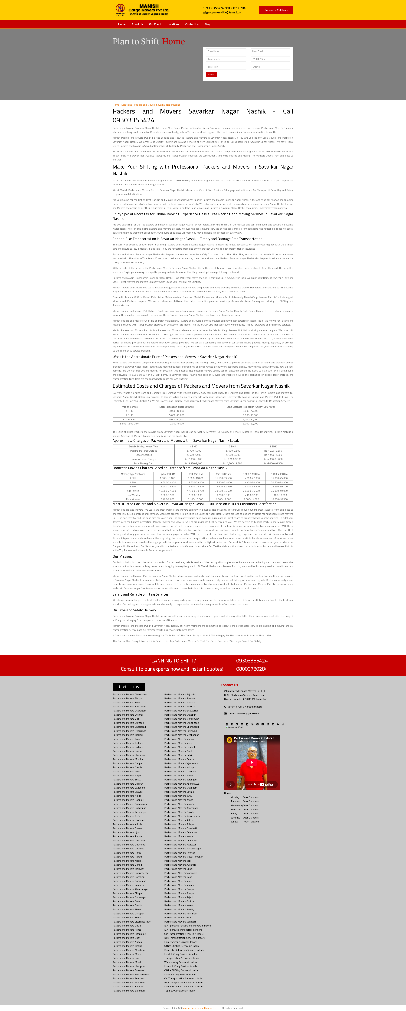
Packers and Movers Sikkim (127, 909)
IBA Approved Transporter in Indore (183, 930)
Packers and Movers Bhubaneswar (131, 974)
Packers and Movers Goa (177, 917)
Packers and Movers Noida (127, 796)
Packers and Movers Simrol (127, 917)
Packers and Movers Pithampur (129, 934)
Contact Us (192, 24)
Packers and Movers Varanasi (128, 885)
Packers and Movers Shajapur (180, 715)
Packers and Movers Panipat (179, 889)
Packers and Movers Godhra (179, 901)
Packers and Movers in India (127, 824)
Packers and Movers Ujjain (126, 832)
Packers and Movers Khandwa (129, 755)
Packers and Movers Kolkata (128, 747)
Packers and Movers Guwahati (180, 828)
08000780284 (252, 669)
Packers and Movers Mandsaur (129, 950)
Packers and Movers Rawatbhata (182, 816)
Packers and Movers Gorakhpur (129, 881)
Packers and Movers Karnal (178, 836)
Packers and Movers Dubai (178, 869)
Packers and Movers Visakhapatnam (132, 921)
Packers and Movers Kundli (178, 775)
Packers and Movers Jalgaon (179, 885)
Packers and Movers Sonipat (179, 893)
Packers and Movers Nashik (127, 767)
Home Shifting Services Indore (180, 942)
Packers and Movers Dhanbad (128, 848)
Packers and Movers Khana (178, 800)
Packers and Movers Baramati (129, 990)
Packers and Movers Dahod (127, 865)
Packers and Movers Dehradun (180, 832)
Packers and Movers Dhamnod (129, 844)
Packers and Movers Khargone (129, 966)
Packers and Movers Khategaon (181, 808)
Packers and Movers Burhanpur (129, 808)
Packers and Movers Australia (180, 865)
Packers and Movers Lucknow (180, 771)
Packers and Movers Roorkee (128, 800)
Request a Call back (276, 10)
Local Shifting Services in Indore (181, 954)
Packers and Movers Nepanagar (129, 897)
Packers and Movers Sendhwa (128, 978)
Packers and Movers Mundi (127, 962)
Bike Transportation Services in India (183, 982)
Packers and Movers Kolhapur (180, 767)
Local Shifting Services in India (180, 974)
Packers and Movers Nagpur (128, 763)
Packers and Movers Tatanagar (129, 812)
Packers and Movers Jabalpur (128, 735)
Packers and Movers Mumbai (128, 759)
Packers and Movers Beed (178, 751)
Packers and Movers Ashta (127, 930)
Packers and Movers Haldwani (128, 820)
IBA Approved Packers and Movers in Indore (187, 925)
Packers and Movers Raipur (127, 775)
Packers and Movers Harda (127, 852)
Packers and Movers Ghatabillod (181, 710)
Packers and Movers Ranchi (127, 856)
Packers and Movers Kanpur (127, 751)
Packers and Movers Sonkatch (180, 921)
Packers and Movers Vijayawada (181, 763)
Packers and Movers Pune (126, 771)
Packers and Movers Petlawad (180, 731)
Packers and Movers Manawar (129, 982)
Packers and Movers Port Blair (180, 913)
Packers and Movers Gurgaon (128, 723)
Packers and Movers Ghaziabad (129, 727)
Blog (207, 24)
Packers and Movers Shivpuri (128, 893)
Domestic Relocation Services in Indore (185, 950)
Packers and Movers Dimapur (128, 913)
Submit (211, 74)
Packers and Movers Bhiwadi (128, 792)
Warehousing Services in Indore (180, 962)
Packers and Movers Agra (126, 816)
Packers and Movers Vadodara (129, 787)
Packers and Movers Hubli (178, 755)
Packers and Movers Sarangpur (180, 779)
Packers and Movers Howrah (179, 852)
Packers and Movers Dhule (127, 925)
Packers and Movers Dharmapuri (181, 727)
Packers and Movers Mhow (127, 954)
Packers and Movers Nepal (178, 877)
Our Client (155, 24)
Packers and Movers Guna (126, 901)
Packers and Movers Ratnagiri (128, 877)
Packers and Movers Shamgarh (180, 787)
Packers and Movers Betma (179, 792)
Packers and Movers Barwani (128, 986)
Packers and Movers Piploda (179, 812)
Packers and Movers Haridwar (180, 844)
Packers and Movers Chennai (128, 715)
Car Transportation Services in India (183, 978)
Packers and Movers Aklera (178, 820)
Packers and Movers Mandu (179, 739)
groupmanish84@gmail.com (244, 713)
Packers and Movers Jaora (178, 743)
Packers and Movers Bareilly (179, 909)
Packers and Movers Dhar (126, 938)
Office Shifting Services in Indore (182, 946)
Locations (173, 24)
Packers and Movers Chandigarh (129, 710)
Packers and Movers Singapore (180, 873)
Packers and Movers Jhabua (127, 946)
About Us (137, 24)
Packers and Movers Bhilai (126, 702)
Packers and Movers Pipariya (179, 698)
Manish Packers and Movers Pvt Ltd (201, 1008)
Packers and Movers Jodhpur (128, 743)
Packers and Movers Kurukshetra (130, 873)
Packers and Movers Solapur (179, 824)
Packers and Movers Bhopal (127, 698)
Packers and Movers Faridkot (179, 747)
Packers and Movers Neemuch (129, 840)
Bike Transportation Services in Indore (184, 938)
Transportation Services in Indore (182, 958)
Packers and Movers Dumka (179, 759)
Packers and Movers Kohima (179, 706)
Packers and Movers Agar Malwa (181, 784)
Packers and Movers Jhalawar (128, 869)
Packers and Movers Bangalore (129, 706)
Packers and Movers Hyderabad (129, 731)
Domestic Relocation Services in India (184, 986)
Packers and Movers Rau (126, 958)
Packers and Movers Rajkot (178, 897)
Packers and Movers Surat (127, 779)
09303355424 (252, 661)
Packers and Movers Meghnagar (181, 735)
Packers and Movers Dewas (127, 828)
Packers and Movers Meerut (128, 861)
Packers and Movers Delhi (126, 719)
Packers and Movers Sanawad (128, 970)
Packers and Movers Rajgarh (179, 694)
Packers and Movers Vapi (177, 861)
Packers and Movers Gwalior (128, 905)
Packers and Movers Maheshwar (181, 719)
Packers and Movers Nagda (127, 942)
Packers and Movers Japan (178, 881)
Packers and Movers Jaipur (127, 739)
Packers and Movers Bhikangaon (181, 723)
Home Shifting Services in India (180, 966)
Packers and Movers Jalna (178, 796)
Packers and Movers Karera (178, 905)
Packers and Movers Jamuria (179, 804)
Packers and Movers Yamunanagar (182, 848)
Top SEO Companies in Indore (180, 990)
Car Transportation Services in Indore (184, 934)
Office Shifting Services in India (181, 970)
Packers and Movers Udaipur (128, 784)
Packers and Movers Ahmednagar (130, 889)
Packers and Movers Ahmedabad (130, 694)
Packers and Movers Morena (179, 702)
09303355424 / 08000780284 (245, 707)
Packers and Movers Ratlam (128, 836)
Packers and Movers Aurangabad (130, 804)
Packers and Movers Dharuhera (180, 840)
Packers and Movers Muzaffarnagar (183, 856)
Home (121, 24)
